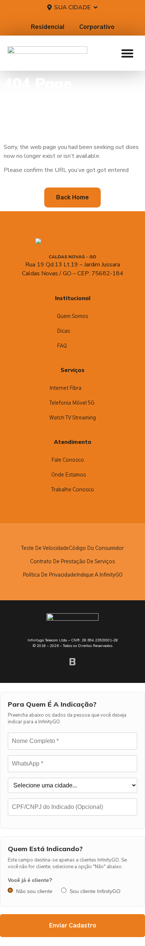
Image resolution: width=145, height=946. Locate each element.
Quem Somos (72, 316)
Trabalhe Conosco (72, 489)
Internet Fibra (65, 388)
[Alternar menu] (127, 53)
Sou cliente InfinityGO (95, 891)
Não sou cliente (34, 891)
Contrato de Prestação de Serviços (72, 561)
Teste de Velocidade (45, 548)
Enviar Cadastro (72, 926)
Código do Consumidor (96, 548)
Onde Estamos (68, 475)
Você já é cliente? (30, 880)
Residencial (47, 27)
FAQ (62, 346)
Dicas (63, 331)
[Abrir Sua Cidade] (96, 7)
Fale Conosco (67, 460)
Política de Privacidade (49, 575)
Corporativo (97, 27)
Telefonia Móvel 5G (71, 403)
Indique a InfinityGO (99, 575)
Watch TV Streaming (72, 418)
